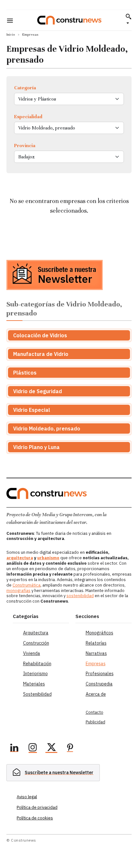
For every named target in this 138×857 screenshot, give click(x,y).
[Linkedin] (14, 748)
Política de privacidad (37, 807)
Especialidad (28, 116)
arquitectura (19, 558)
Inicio (10, 34)
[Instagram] (32, 748)
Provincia (24, 145)
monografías (18, 590)
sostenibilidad (80, 595)
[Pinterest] (70, 748)
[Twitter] (51, 748)
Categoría (25, 88)
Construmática (26, 585)
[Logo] (69, 20)
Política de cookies (35, 818)
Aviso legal (27, 797)
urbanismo (48, 558)
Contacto (94, 712)
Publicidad (95, 722)
